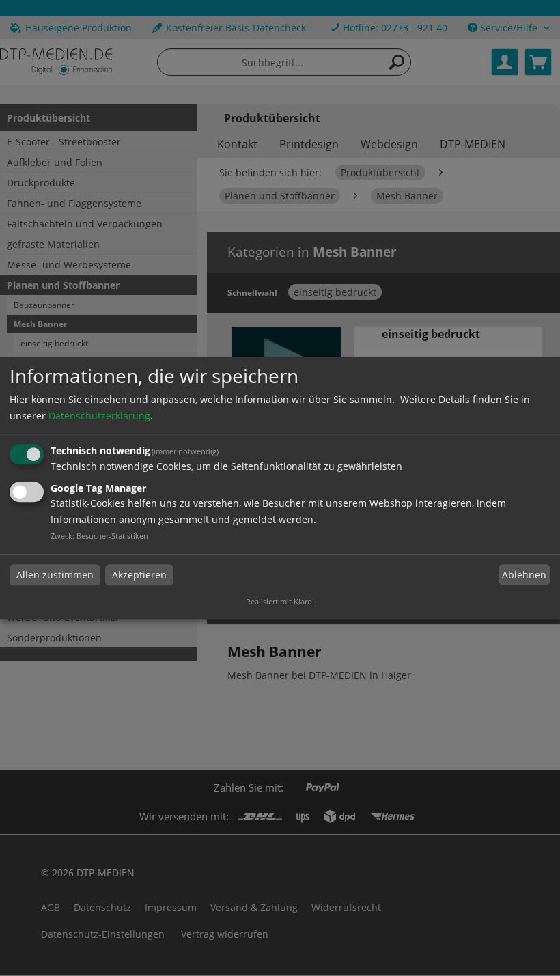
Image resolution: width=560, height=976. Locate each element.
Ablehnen (524, 574)
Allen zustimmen (55, 574)
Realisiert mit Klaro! (280, 601)
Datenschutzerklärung (99, 416)
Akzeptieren (139, 574)
